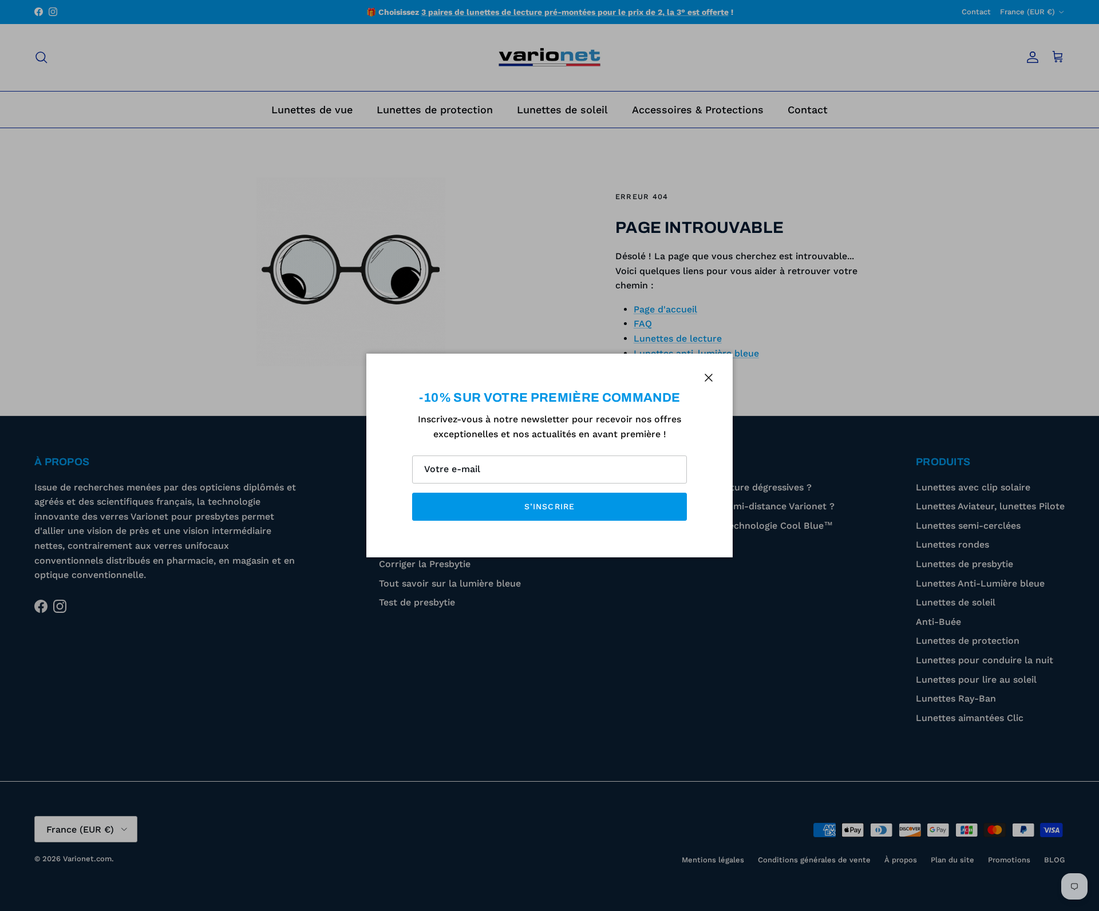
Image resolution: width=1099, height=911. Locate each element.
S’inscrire (549, 506)
